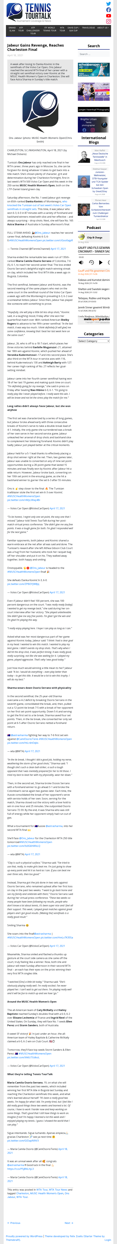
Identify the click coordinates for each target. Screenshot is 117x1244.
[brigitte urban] (84, 130)
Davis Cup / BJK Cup (73, 29)
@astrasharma (19, 735)
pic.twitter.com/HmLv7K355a (57, 937)
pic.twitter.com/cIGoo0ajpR (58, 240)
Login (108, 1239)
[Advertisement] (80, 12)
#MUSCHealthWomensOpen (25, 240)
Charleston (22, 1193)
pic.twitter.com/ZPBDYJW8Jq (23, 584)
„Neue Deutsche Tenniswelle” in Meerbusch (100, 156)
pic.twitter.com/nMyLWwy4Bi (23, 500)
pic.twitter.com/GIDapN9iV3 (23, 1140)
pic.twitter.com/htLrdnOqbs (22, 742)
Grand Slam (12, 29)
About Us (102, 28)
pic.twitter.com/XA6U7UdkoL (23, 1057)
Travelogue (88, 28)
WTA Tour (62, 29)
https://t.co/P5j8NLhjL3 (20, 1169)
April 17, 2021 (58, 248)
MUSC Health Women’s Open (46, 1193)
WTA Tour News (58, 1189)
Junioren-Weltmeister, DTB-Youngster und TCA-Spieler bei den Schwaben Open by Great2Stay (100, 182)
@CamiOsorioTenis (27, 739)
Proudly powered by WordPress (24, 1236)
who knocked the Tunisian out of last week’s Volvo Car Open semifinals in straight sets (39, 205)
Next (69, 1222)
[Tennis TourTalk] (28, 12)
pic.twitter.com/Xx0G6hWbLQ (23, 846)
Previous (13, 1222)
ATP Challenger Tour (33, 31)
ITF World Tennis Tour (49, 29)
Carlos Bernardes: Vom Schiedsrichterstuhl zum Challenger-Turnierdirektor (100, 209)
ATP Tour (21, 29)
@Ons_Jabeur (42, 232)
